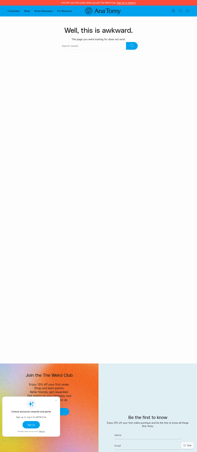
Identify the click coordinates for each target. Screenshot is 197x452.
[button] (13, 10)
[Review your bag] (187, 10)
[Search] (132, 46)
